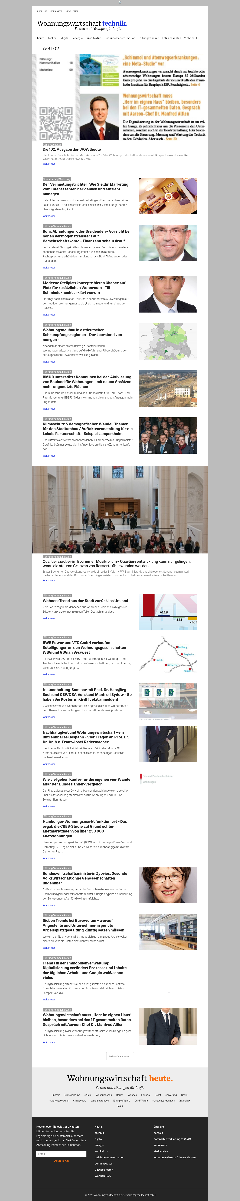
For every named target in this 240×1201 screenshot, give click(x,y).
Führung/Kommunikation (57, 226)
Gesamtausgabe (52, 144)
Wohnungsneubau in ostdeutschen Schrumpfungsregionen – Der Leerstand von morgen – (82, 334)
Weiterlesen (49, 163)
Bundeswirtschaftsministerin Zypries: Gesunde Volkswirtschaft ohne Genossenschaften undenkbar (85, 878)
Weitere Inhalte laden (119, 1056)
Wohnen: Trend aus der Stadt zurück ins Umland (85, 600)
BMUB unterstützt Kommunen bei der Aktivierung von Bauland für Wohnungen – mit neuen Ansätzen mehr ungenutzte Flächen (87, 381)
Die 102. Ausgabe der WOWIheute (72, 149)
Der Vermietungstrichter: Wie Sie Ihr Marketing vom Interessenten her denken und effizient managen (85, 189)
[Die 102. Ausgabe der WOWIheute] (120, 97)
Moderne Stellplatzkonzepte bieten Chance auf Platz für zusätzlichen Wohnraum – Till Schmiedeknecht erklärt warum (84, 287)
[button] (200, 11)
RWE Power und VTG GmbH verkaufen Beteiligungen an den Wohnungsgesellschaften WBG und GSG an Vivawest (84, 647)
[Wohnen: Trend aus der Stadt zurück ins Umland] (168, 612)
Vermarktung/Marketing (56, 179)
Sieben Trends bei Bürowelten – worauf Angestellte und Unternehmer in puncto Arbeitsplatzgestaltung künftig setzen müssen (83, 925)
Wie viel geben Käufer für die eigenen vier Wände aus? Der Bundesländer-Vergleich (86, 781)
